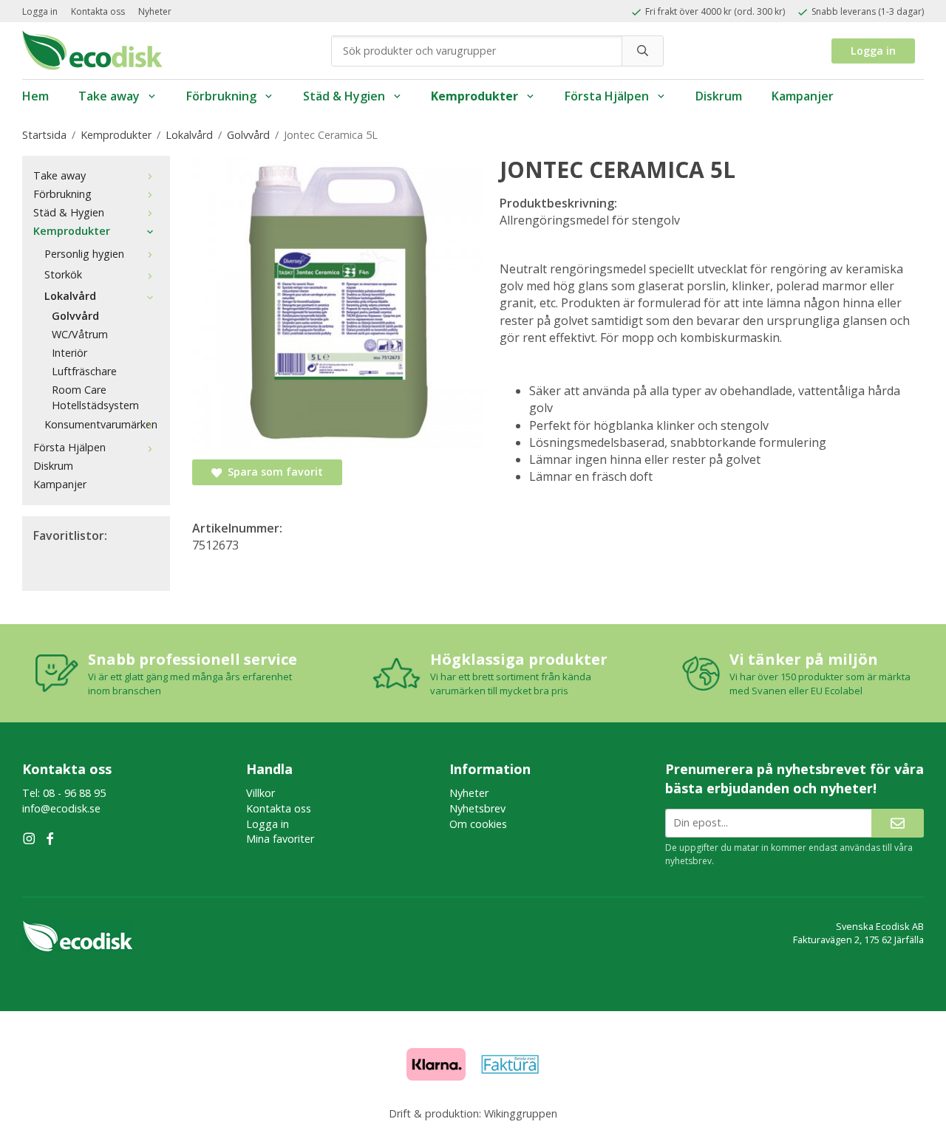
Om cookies (478, 824)
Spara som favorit (272, 472)
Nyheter (154, 11)
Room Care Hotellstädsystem (95, 397)
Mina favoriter (280, 839)
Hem (35, 96)
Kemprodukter (474, 96)
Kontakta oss (98, 11)
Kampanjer (803, 96)
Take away (109, 96)
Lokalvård (70, 296)
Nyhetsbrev (477, 808)
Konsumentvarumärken (100, 424)
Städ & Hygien (344, 96)
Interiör (69, 353)
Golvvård (75, 316)
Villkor (260, 793)
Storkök (63, 274)
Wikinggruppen (520, 1113)
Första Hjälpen (607, 96)
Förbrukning (221, 96)
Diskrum (718, 96)
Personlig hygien (84, 254)
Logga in (40, 11)
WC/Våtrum (80, 334)
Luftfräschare (84, 371)
